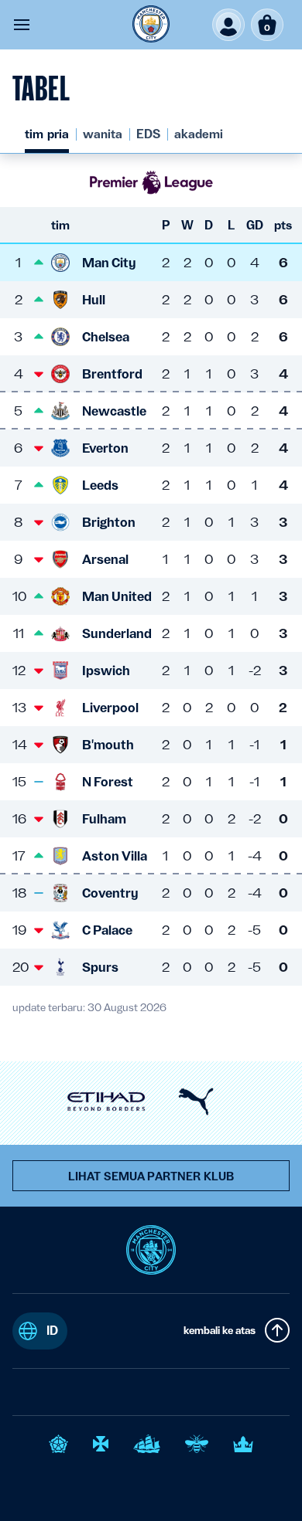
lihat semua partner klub (151, 1176)
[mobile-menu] (21, 24)
